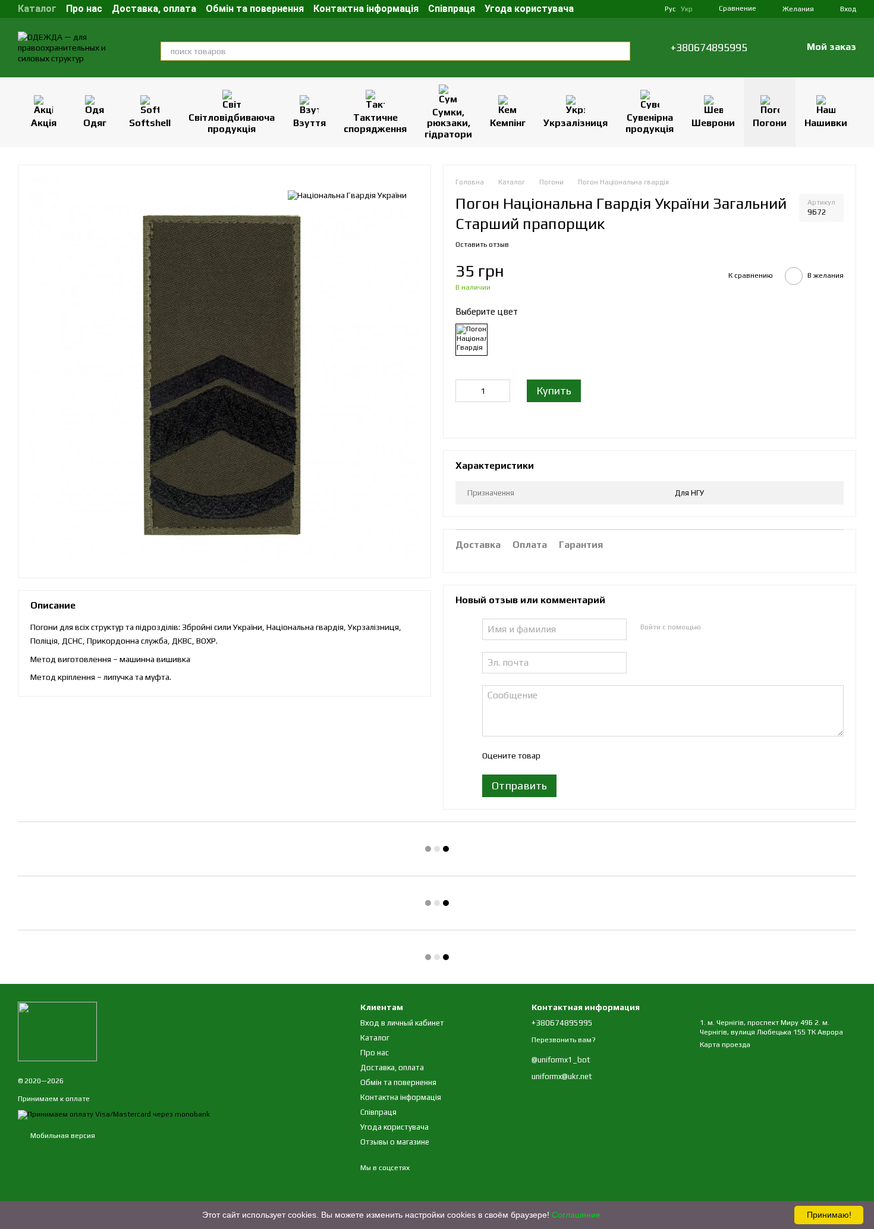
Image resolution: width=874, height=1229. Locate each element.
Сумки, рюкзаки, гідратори (448, 123)
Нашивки (825, 122)
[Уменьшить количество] (464, 391)
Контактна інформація (366, 8)
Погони (770, 122)
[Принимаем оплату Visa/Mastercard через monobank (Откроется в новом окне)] (114, 1114)
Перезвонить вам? (564, 1040)
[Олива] (471, 340)
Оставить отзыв (482, 244)
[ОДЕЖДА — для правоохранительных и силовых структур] (57, 1031)
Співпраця (451, 8)
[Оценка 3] (597, 755)
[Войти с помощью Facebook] (713, 627)
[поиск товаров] (620, 51)
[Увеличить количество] (501, 391)
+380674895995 (709, 47)
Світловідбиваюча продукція (231, 123)
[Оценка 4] (616, 755)
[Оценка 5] (635, 755)
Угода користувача (529, 8)
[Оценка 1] (559, 755)
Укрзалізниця (575, 122)
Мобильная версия (62, 1135)
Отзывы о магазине (394, 1141)
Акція (43, 122)
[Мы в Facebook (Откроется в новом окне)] (603, 9)
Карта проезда (725, 1044)
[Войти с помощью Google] (732, 627)
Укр (687, 8)
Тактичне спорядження (375, 123)
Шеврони (713, 122)
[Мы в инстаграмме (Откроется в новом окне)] (617, 9)
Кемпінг (508, 122)
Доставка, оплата (154, 8)
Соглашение (576, 1214)
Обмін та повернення (255, 8)
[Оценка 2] (578, 755)
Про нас (84, 8)
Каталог (37, 8)
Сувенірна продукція (649, 123)
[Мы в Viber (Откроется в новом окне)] (645, 9)
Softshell (150, 122)
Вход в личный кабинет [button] (402, 1022)
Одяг (94, 122)
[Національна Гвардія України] (347, 195)
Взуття (309, 122)
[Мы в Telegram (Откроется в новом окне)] (631, 9)
